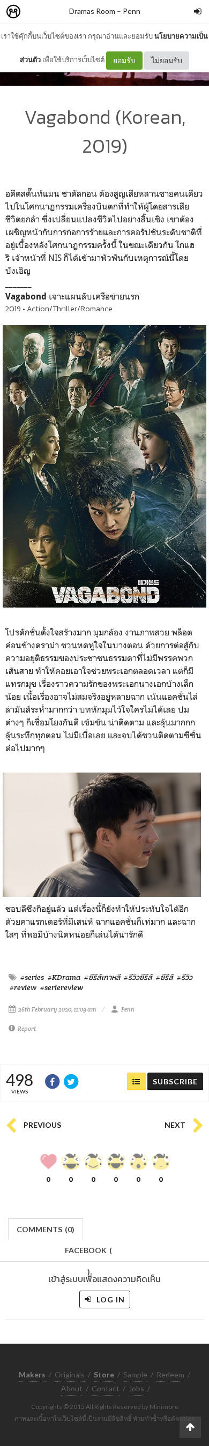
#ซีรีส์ (164, 977)
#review (23, 987)
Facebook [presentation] (88, 1253)
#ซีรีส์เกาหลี (102, 977)
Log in (109, 1299)
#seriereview (61, 987)
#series (32, 977)
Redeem (170, 1374)
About (72, 1388)
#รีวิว (184, 977)
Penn (131, 11)
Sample (135, 1374)
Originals (70, 1374)
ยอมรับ (124, 60)
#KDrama (64, 977)
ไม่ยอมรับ (166, 60)
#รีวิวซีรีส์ (138, 977)
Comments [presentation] (45, 1229)
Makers (37, 12)
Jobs (136, 1388)
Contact (106, 1388)
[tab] (46, 1228)
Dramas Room (92, 11)
